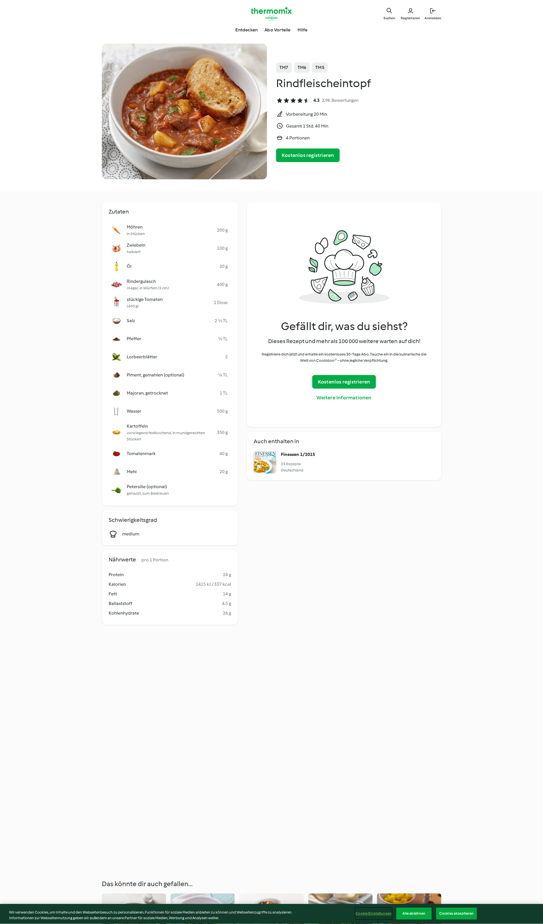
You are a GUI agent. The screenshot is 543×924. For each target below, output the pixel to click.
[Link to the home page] (271, 13)
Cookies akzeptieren (456, 913)
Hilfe (303, 30)
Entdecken (246, 30)
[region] (271, 914)
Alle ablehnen (414, 913)
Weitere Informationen (343, 398)
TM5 (319, 67)
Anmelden (433, 18)
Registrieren (410, 18)
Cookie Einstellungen (373, 913)
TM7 (283, 67)
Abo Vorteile (277, 30)
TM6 (302, 67)
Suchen (389, 18)
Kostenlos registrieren (308, 155)
